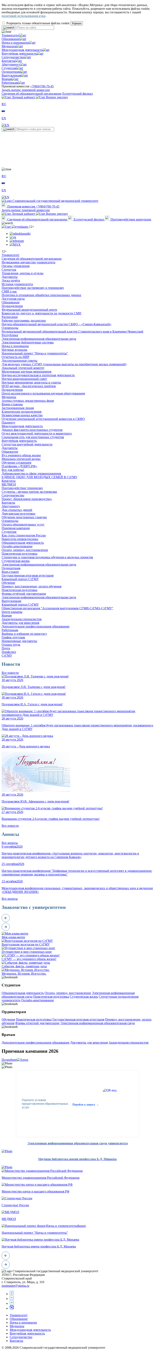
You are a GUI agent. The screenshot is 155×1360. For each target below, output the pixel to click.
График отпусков (13, 637)
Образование (11, 39)
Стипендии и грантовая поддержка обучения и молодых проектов (47, 557)
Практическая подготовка (19, 553)
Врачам (7, 79)
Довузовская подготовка (18, 513)
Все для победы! (13, 470)
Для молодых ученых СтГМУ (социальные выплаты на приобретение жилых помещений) (64, 364)
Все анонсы (10, 843)
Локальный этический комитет (23, 368)
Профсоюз (9, 652)
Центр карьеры (12, 612)
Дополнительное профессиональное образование (35, 626)
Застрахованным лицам (18, 408)
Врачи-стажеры (12, 404)
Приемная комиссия (21, 206)
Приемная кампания (16, 528)
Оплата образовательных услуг (23, 524)
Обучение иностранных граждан (24, 517)
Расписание (10, 317)
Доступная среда (13, 298)
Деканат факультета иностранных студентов (32, 429)
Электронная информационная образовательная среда (39, 338)
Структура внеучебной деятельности (27, 444)
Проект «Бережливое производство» (27, 499)
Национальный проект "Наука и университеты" (35, 353)
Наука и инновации (15, 42)
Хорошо (76, 23)
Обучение (8, 582)
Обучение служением (16, 462)
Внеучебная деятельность (19, 53)
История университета (17, 284)
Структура (9, 269)
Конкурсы (9, 480)
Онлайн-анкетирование (37, 1000)
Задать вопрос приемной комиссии (26, 90)
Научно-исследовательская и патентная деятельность (38, 375)
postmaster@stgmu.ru (15, 1285)
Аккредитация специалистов (22, 619)
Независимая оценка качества (22, 415)
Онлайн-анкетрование (17, 546)
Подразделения (12, 306)
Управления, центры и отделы (22, 273)
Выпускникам (11, 75)
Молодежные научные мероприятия (26, 371)
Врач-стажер (10, 571)
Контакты (8, 61)
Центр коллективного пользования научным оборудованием (43, 393)
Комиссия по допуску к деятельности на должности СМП (41, 313)
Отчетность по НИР (15, 357)
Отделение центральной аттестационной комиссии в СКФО (43, 419)
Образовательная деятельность (23, 542)
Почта (6, 648)
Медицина (9, 46)
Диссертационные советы (19, 360)
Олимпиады (10, 328)
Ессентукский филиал (77, 93)
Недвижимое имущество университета (28, 262)
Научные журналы (14, 349)
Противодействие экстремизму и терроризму (33, 287)
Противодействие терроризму (22, 488)
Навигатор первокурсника (20, 539)
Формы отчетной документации (37, 1023)
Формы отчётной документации (24, 593)
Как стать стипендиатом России (24, 535)
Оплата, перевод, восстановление (25, 550)
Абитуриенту (11, 64)
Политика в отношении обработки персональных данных (41, 295)
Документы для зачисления (20, 622)
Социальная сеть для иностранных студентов (33, 437)
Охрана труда (11, 644)
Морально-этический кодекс (21, 459)
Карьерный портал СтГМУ (20, 579)
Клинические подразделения (21, 411)
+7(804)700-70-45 (42, 86)
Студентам (9, 68)
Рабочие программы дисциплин (24, 320)
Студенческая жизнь (16, 561)
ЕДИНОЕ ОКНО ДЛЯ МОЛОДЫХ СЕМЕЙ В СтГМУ (39, 477)
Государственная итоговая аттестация (27, 575)
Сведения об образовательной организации (32, 93)
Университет (10, 35)
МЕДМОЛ (9, 484)
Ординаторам (11, 71)
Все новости (10, 672)
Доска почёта (11, 280)
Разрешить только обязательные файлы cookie (38, 23)
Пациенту (8, 422)
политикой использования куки (23, 16)
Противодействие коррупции (130, 219)
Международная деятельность (22, 50)
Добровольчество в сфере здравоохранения (31, 473)
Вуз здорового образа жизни (21, 455)
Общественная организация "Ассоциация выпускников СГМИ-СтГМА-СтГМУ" (57, 608)
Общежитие (10, 451)
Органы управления (15, 266)
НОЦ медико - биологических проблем (29, 386)
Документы (10, 277)
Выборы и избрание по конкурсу (24, 633)
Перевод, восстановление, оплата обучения (31, 586)
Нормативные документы (19, 641)
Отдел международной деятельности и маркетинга (37, 433)
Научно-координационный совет (24, 379)
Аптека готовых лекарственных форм (28, 400)
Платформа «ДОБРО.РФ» (19, 466)
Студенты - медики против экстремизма (29, 491)
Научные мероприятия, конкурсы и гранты (31, 382)
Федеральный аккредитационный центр (29, 309)
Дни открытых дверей (17, 510)
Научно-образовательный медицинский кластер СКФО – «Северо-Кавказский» (56, 324)
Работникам (10, 82)
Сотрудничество (13, 57)
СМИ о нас (9, 291)
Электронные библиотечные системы (28, 342)
